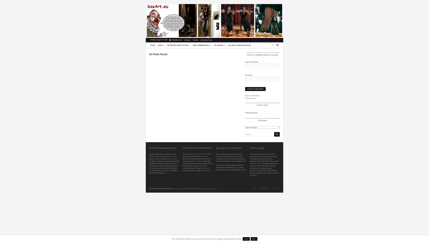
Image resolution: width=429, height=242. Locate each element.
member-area (169, 156)
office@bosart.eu (176, 40)
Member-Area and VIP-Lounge (199, 154)
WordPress (195, 188)
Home (152, 45)
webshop (158, 156)
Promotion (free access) (177, 45)
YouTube (195, 40)
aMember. (207, 170)
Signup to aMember (252, 96)
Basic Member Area (201, 45)
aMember (187, 40)
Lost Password (250, 98)
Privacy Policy (264, 188)
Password (248, 75)
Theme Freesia (186, 188)
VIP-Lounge (218, 45)
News (160, 45)
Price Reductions (251, 113)
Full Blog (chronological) (239, 45)
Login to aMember (252, 62)
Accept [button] (246, 239)
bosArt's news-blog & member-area (161, 188)
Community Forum (206, 40)
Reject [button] (254, 239)
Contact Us (275, 188)
